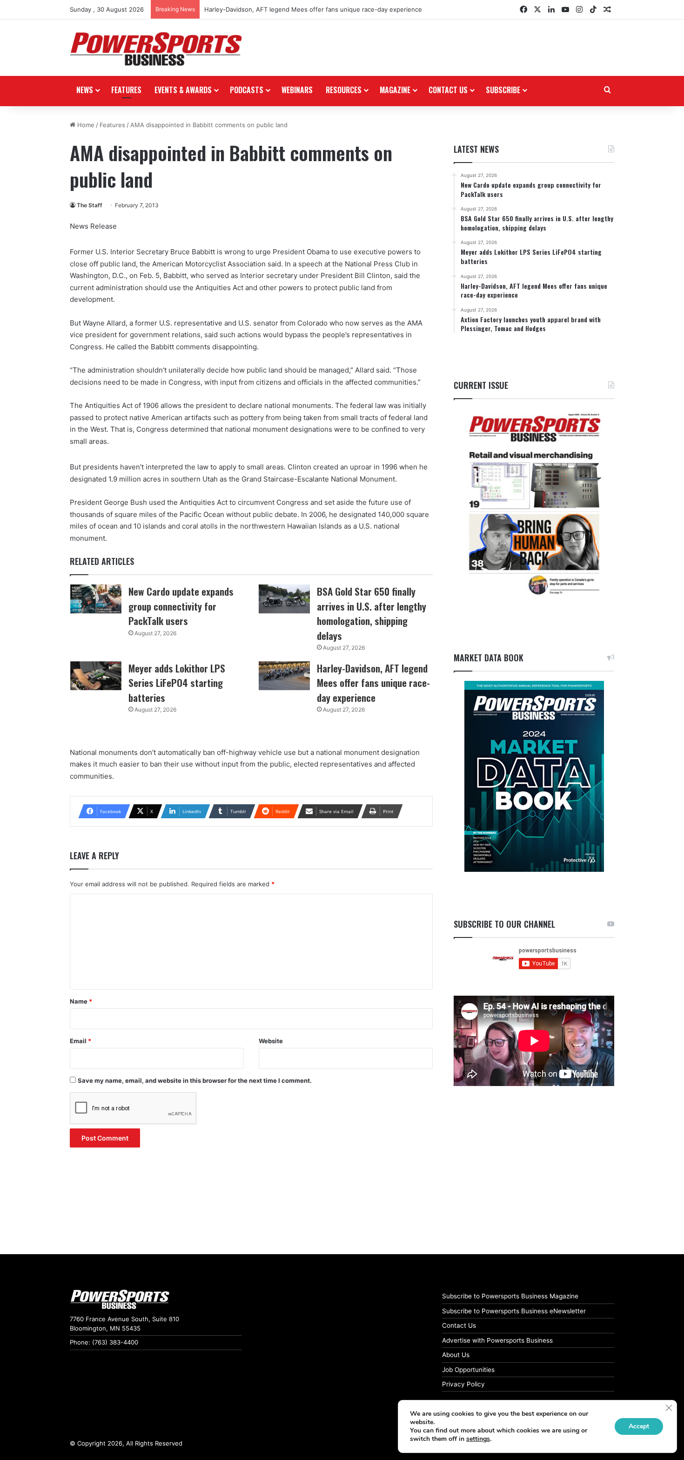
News (84, 89)
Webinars (297, 89)
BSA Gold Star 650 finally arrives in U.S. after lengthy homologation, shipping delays (371, 613)
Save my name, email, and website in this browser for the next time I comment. (195, 1080)
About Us (455, 1354)
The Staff (89, 205)
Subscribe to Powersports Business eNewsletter (514, 1311)
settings (478, 1439)
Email (80, 1041)
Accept (639, 1426)
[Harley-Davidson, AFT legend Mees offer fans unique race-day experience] (284, 675)
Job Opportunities (468, 1369)
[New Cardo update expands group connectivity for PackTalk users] (95, 598)
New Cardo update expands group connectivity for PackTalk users (181, 606)
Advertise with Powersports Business (497, 1340)
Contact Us (459, 1325)
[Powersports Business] (156, 49)
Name (81, 1001)
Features (126, 89)
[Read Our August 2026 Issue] (534, 504)
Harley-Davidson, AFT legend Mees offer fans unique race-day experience (313, 9)
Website (271, 1041)
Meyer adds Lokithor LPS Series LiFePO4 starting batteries (176, 683)
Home (84, 125)
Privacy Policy (463, 1384)
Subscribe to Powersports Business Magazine (510, 1296)
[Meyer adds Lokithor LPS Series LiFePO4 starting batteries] (95, 675)
